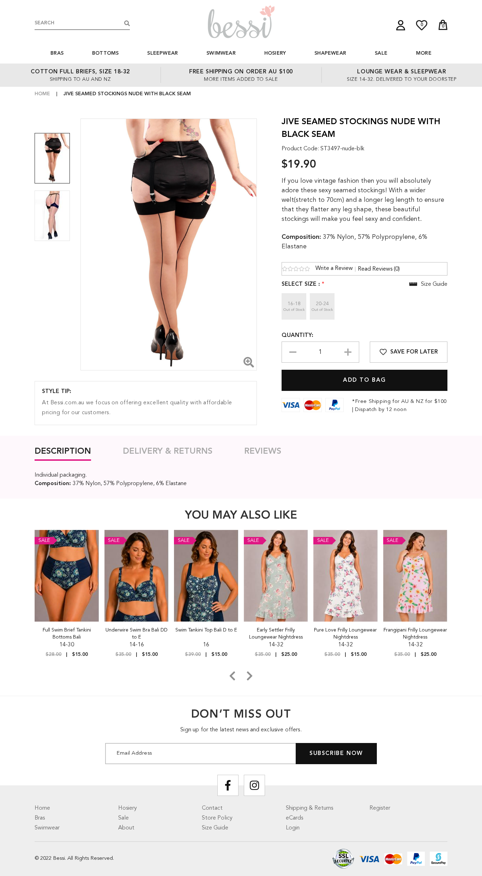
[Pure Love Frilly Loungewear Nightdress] (345, 576)
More (424, 53)
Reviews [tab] (262, 451)
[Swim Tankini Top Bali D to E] (206, 576)
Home (42, 93)
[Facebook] (228, 785)
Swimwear (221, 53)
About (126, 828)
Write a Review (334, 268)
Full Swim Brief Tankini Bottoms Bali (67, 634)
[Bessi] (241, 21)
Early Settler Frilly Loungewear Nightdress (276, 634)
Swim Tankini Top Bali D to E (206, 630)
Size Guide (215, 828)
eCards (294, 818)
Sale (381, 53)
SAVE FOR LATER (414, 352)
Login (293, 828)
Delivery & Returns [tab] (167, 451)
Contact (212, 808)
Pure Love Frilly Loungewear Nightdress (345, 634)
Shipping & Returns (309, 808)
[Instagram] (254, 785)
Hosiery (275, 53)
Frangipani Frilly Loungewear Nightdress (415, 634)
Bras (57, 53)
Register (379, 808)
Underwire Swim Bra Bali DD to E (137, 634)
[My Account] (400, 25)
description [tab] (63, 451)
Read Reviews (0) (379, 269)
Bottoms (105, 53)
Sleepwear (162, 53)
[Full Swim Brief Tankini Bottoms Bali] (67, 576)
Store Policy (217, 818)
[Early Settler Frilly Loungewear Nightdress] (276, 576)
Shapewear (330, 53)
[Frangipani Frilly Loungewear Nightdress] (415, 576)
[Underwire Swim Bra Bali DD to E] (136, 576)
